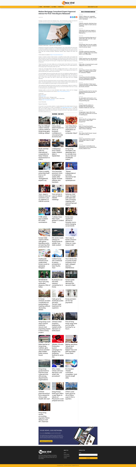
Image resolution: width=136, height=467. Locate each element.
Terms (65, 452)
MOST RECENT (47, 6)
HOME (40, 6)
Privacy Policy (66, 454)
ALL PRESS (54, 6)
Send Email (43, 95)
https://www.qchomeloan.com (56, 54)
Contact (65, 457)
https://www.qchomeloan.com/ (48, 99)
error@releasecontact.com (67, 107)
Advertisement (67, 456)
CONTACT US (60, 6)
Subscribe (88, 458)
